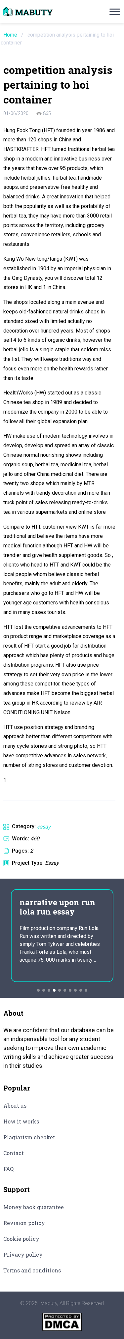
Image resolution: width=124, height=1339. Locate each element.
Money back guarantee (33, 1207)
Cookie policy (21, 1238)
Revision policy (24, 1222)
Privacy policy (23, 1254)
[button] (38, 990)
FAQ (8, 1168)
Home (10, 35)
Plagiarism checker (29, 1137)
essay (44, 827)
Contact (13, 1153)
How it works (21, 1121)
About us (14, 1105)
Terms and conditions (32, 1270)
